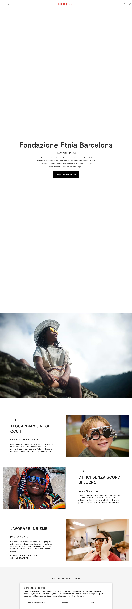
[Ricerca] (8, 4)
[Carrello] (129, 4)
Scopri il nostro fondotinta (66, 175)
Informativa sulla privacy (76, 596)
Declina (93, 603)
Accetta (65, 603)
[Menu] (4, 4)
